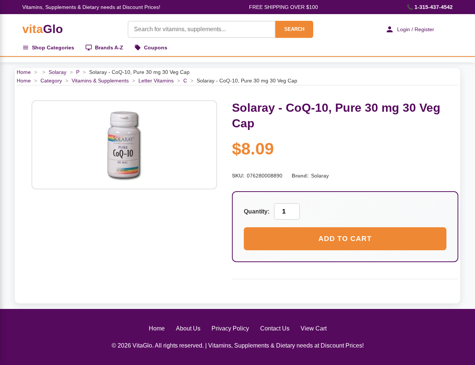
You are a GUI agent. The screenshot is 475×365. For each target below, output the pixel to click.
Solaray (57, 72)
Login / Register (415, 29)
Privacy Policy (230, 328)
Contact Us (274, 328)
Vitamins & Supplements (100, 81)
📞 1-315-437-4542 (430, 7)
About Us (188, 328)
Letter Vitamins (156, 81)
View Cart (314, 328)
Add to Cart (345, 238)
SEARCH (294, 29)
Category (51, 81)
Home (24, 72)
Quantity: (256, 211)
